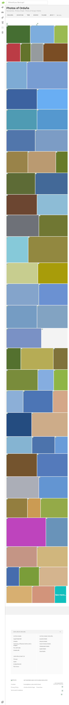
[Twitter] (57, 680)
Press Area (39, 687)
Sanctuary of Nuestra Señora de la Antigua (22, 644)
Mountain (20, 15)
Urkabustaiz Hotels (44, 646)
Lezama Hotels (43, 639)
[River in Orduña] (52, 24)
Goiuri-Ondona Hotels (45, 644)
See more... (59, 15)
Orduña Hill (16, 650)
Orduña (15, 641)
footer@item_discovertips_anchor (33, 684)
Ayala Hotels (43, 649)
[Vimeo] (60, 680)
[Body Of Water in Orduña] (52, 23)
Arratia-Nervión (17, 664)
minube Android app (29, 687)
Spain (14, 661)
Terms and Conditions (17, 690)
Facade (44, 15)
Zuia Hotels (42, 651)
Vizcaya (15, 659)
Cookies (13, 684)
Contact (38, 684)
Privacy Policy (14, 687)
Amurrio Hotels (43, 641)
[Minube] (3, 2)
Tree (28, 15)
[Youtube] (62, 680)
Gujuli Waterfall (17, 639)
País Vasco (16, 666)
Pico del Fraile (16, 648)
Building (10, 15)
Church (35, 15)
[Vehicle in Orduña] (21, 24)
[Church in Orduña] (21, 23)
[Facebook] (55, 680)
